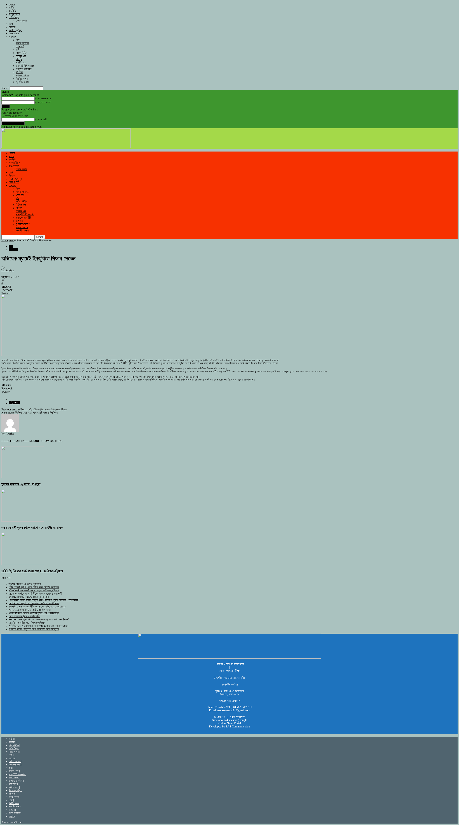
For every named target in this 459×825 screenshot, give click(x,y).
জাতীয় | (12, 738)
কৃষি (17, 49)
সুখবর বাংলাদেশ (22, 75)
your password (43, 102)
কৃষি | (11, 768)
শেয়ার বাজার (21, 20)
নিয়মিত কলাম (22, 78)
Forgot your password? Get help (19, 109)
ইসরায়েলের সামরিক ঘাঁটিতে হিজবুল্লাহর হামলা (29, 596)
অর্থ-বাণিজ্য (14, 17)
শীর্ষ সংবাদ (13, 249)
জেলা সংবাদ (14, 33)
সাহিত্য (19, 59)
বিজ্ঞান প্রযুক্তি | (15, 790)
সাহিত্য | (12, 810)
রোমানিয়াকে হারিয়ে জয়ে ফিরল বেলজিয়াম (27, 622)
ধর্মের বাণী (20, 46)
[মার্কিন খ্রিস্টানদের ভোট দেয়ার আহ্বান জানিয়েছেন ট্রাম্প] (22, 563)
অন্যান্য (12, 36)
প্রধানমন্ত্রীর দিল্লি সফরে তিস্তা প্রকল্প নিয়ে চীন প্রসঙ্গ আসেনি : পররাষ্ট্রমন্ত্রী (43, 600)
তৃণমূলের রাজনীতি (23, 68)
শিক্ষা (18, 39)
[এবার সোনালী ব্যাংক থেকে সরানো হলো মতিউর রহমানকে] (22, 520)
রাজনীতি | (12, 742)
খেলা (11, 23)
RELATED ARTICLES (16, 440)
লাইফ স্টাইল (21, 52)
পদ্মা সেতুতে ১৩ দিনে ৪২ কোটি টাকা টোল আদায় (30, 609)
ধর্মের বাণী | (13, 784)
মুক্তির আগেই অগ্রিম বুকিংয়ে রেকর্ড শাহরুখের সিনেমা (43, 409)
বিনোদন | (12, 758)
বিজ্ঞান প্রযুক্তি (15, 30)
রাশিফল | (12, 793)
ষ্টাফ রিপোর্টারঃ (7, 270)
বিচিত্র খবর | (14, 787)
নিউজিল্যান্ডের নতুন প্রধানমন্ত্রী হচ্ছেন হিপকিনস (36, 412)
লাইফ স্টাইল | (14, 797)
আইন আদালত (22, 43)
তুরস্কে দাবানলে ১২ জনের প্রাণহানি (20, 484)
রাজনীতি (12, 10)
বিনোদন (12, 27)
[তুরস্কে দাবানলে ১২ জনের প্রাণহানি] (22, 477)
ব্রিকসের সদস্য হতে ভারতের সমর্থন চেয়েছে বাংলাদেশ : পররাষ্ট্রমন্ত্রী (39, 619)
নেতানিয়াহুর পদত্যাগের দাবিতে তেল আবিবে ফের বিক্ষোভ (34, 603)
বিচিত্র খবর (21, 56)
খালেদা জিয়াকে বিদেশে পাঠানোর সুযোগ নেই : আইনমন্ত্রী (34, 612)
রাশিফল (19, 72)
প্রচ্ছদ (12, 4)
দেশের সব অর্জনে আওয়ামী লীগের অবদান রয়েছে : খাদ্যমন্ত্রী (35, 593)
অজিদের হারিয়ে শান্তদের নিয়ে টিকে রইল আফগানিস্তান (34, 629)
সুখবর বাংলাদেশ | (15, 813)
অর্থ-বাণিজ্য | (14, 748)
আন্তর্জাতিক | (14, 745)
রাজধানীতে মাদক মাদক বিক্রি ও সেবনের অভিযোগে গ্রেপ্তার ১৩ (37, 606)
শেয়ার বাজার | (14, 751)
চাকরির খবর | (14, 771)
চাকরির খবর (21, 62)
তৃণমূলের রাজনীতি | (16, 780)
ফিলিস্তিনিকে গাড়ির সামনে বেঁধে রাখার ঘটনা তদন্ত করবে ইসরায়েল (38, 625)
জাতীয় (11, 7)
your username (43, 98)
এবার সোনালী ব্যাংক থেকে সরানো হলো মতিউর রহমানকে (32, 527)
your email (41, 119)
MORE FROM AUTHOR (47, 440)
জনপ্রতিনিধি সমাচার (25, 65)
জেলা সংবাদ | (14, 777)
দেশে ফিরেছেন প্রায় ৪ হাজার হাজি (24, 616)
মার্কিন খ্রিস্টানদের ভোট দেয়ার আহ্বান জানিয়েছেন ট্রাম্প (32, 571)
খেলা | (11, 755)
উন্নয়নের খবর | (15, 764)
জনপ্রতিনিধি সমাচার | (17, 774)
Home (4, 240)
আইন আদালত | (15, 761)
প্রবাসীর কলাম (22, 81)
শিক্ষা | (11, 800)
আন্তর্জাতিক (14, 14)
